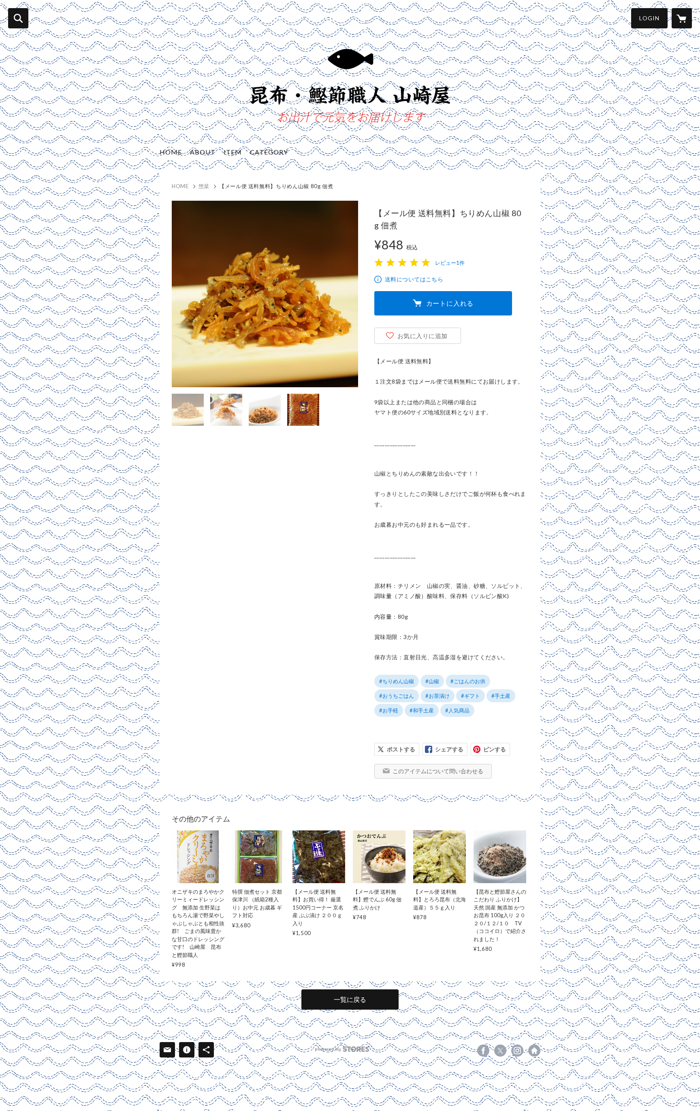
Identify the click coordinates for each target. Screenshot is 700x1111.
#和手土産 (422, 710)
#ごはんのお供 (467, 681)
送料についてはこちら (414, 279)
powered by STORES (342, 1049)
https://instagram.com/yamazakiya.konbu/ (517, 1051)
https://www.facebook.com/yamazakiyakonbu (483, 1051)
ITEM (233, 152)
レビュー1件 (450, 263)
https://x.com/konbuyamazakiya (500, 1051)
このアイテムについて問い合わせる (438, 771)
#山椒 (432, 681)
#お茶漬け (437, 696)
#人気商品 (457, 710)
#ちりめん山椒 (396, 681)
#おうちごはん (396, 696)
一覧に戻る (350, 999)
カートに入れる (450, 303)
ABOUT (203, 152)
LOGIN (649, 18)
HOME (171, 152)
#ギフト (470, 696)
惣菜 (203, 186)
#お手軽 (388, 710)
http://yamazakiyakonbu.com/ (534, 1051)
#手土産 (500, 696)
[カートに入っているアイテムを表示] (682, 18)
